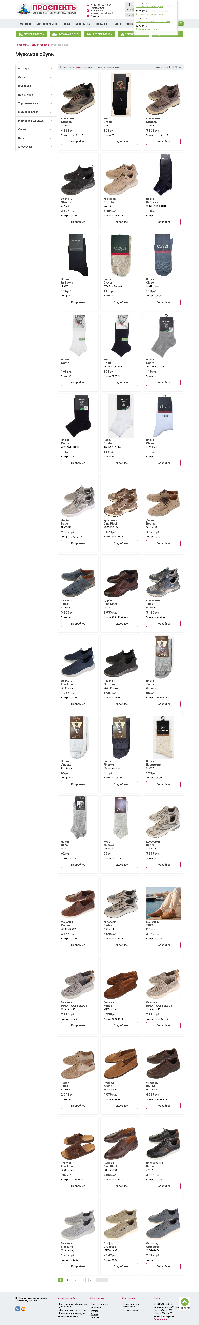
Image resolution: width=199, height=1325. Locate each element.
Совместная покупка (76, 24)
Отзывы (95, 1317)
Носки (108, 120)
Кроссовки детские (68, 1317)
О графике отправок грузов (149, 6)
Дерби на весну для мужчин (73, 1310)
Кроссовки (68, 120)
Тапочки (67, 1164)
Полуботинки (154, 1164)
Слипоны (66, 200)
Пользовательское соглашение (132, 1305)
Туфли (65, 1084)
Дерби (65, 522)
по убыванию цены (111, 67)
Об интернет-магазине (146, 29)
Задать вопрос (161, 1319)
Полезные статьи (99, 1304)
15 (170, 67)
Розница (95, 16)
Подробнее (78, 141)
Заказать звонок (97, 7)
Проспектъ (21, 44)
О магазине (25, 24)
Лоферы (109, 1004)
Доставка (100, 24)
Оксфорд (152, 1084)
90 (176, 67)
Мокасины (67, 923)
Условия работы (47, 24)
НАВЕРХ (185, 1308)
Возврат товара (130, 1310)
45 (173, 67)
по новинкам (77, 67)
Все (179, 67)
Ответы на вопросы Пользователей (153, 21)
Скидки (94, 1314)
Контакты (132, 24)
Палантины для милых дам (72, 1313)
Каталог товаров (39, 44)
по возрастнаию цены (93, 67)
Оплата (116, 24)
